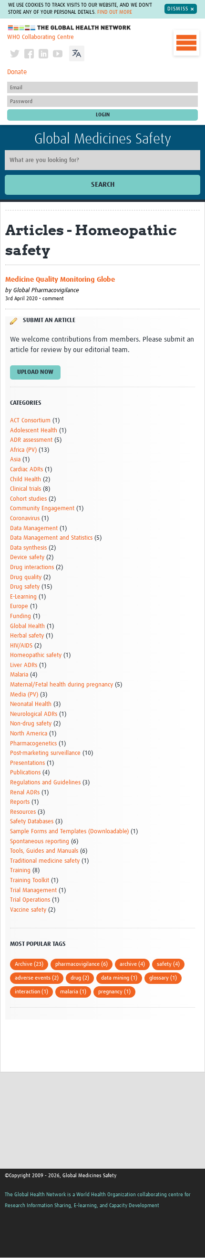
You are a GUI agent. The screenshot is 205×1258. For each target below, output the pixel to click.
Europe (19, 606)
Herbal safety (27, 636)
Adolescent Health (33, 431)
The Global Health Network (69, 27)
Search (102, 184)
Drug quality (25, 577)
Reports (20, 802)
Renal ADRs (25, 793)
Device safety (27, 557)
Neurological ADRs (33, 714)
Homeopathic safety (36, 655)
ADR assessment (31, 440)
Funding (20, 616)
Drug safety (25, 587)
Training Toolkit (29, 880)
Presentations (27, 763)
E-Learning (23, 597)
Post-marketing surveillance (45, 753)
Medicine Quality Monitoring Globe (60, 279)
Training (20, 870)
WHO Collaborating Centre (40, 37)
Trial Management (33, 890)
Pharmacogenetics (33, 744)
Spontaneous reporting (39, 842)
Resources (23, 812)
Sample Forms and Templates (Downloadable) (69, 832)
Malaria (19, 675)
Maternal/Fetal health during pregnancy (61, 685)
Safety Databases (31, 822)
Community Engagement (42, 508)
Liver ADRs (23, 665)
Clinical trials (25, 489)
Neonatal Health (30, 704)
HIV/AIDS (21, 646)
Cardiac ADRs (26, 470)
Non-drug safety (30, 724)
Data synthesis (28, 548)
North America (28, 734)
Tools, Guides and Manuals (44, 851)
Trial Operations (30, 900)
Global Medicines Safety (102, 139)
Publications (25, 773)
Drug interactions (32, 567)
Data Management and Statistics (51, 538)
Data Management (34, 528)
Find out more (114, 12)
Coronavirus (25, 518)
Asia (15, 460)
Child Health (25, 480)
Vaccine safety (28, 910)
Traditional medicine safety (45, 861)
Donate (17, 72)
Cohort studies (28, 499)
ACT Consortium (30, 421)
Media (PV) (24, 695)
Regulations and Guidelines (45, 783)
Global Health (27, 626)
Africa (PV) (23, 450)
